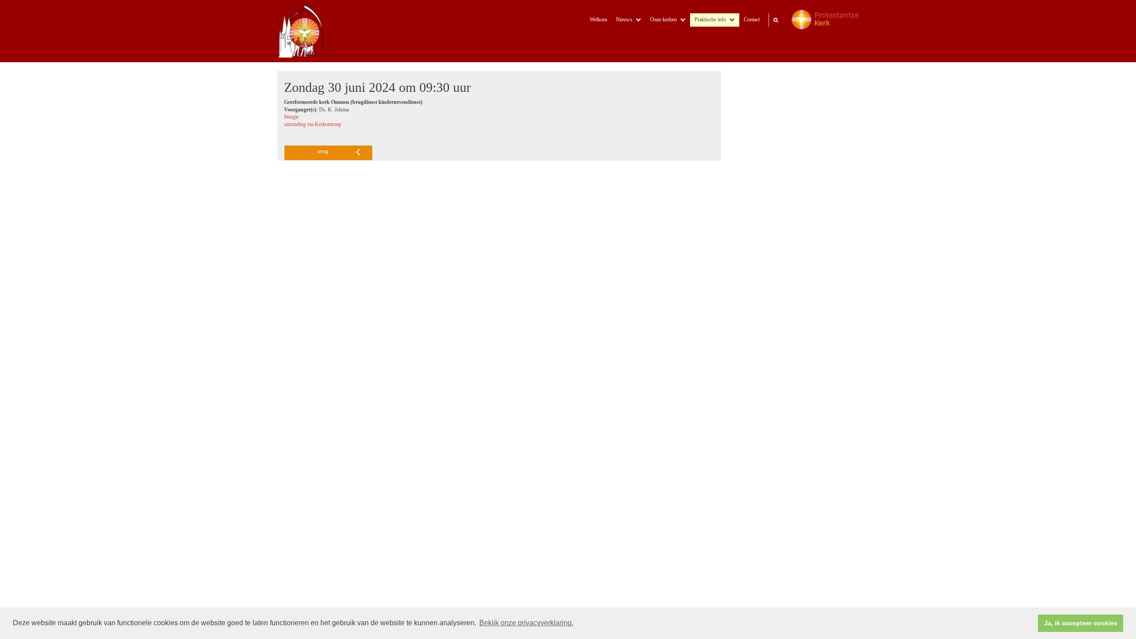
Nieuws (624, 20)
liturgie (291, 117)
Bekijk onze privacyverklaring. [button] (526, 623)
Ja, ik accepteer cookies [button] (1080, 623)
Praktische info (710, 20)
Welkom (598, 20)
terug (323, 151)
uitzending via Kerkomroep (312, 124)
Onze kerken (663, 20)
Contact (752, 20)
